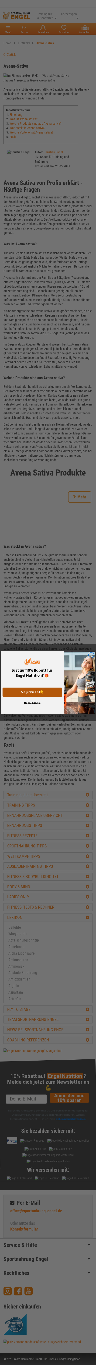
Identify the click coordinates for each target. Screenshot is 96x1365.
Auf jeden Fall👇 (32, 692)
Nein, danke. (32, 703)
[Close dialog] (91, 655)
